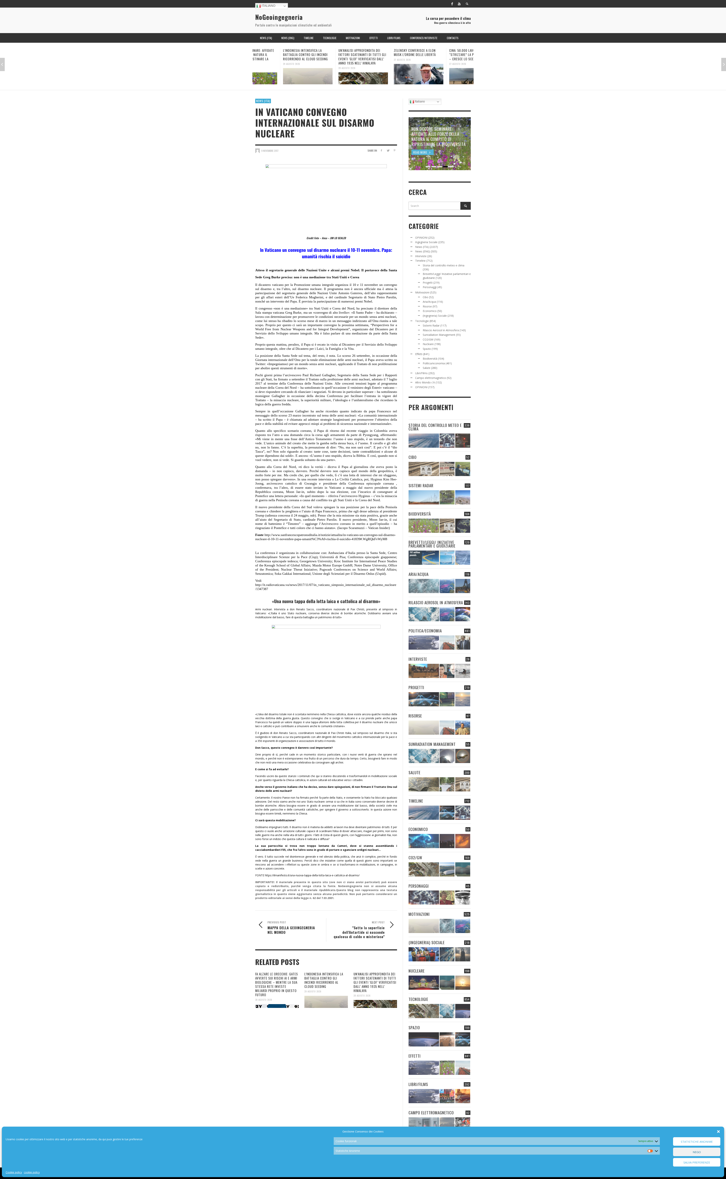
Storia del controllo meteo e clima (443, 265)
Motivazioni (422, 292)
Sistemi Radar (431, 325)
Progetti (428, 282)
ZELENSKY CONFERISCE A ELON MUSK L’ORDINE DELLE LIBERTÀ (333, 52)
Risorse (427, 306)
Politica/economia (434, 363)
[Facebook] (452, 4)
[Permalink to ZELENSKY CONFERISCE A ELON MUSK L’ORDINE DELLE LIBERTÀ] (336, 74)
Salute (426, 368)
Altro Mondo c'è (425, 382)
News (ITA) (263, 101)
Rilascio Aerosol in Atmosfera (441, 330)
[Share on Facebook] (381, 150)
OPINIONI (421, 237)
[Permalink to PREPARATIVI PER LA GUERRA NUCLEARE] (424, 983)
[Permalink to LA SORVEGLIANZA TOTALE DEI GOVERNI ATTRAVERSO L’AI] (447, 954)
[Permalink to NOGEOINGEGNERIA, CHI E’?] (424, 671)
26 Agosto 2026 (430, 59)
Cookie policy (14, 1172)
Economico (430, 311)
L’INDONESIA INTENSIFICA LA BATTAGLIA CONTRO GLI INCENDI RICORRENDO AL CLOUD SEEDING (323, 980)
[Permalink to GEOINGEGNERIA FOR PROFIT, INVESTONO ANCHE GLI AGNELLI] (462, 841)
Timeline (420, 260)
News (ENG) (422, 251)
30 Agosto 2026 (263, 999)
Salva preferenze (696, 1162)
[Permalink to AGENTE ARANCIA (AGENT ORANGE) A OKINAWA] (424, 784)
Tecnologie (422, 321)
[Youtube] (459, 4)
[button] (718, 1131)
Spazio (427, 349)
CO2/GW (428, 339)
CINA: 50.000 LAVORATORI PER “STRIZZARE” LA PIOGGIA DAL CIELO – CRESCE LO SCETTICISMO (391, 54)
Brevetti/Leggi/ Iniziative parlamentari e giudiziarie (432, 544)
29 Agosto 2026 (312, 991)
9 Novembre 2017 (269, 151)
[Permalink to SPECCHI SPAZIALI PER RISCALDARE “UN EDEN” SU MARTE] (447, 1039)
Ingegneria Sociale (426, 242)
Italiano (268, 5)
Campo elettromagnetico (430, 378)
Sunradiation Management (439, 335)
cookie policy (32, 1172)
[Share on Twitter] (387, 150)
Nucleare (428, 344)
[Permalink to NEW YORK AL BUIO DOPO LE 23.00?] (447, 841)
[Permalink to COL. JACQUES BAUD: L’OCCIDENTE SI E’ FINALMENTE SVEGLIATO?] (447, 671)
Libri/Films (421, 373)
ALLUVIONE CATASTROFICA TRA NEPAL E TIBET (443, 52)
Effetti (418, 354)
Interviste (421, 256)
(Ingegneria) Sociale (435, 315)
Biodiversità (430, 358)
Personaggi (430, 287)
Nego (697, 1152)
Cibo (425, 297)
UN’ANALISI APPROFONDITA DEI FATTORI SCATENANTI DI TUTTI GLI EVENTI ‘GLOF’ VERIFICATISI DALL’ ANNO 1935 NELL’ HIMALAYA (280, 56)
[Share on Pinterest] (394, 150)
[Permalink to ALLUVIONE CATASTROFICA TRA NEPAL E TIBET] (447, 74)
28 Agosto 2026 (264, 68)
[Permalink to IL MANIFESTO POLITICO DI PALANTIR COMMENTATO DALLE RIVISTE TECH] (462, 954)
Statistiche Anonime (697, 1141)
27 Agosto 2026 (320, 59)
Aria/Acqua (429, 301)
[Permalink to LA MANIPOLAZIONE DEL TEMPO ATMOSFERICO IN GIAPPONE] (462, 441)
